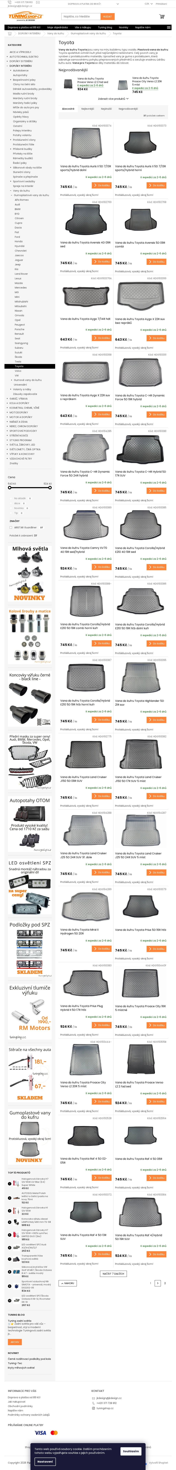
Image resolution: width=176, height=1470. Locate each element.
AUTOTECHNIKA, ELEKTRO (24, 56)
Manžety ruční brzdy (25, 98)
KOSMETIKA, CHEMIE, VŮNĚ (24, 408)
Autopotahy (20, 75)
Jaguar (19, 260)
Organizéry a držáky (25, 121)
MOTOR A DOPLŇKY (21, 417)
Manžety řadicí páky (25, 103)
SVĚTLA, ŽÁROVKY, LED (22, 444)
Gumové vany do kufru (28, 380)
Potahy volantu (22, 135)
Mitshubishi (21, 301)
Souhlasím (131, 1451)
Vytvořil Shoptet (158, 1462)
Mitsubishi (20, 306)
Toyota (19, 366)
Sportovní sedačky (24, 181)
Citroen (19, 218)
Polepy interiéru (22, 130)
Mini (17, 297)
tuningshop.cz (105, 1408)
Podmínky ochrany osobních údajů (29, 1415)
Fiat (17, 232)
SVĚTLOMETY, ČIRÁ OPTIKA (25, 449)
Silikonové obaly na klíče (27, 167)
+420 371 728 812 (107, 1403)
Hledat (107, 16)
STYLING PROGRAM (20, 440)
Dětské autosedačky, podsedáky (32, 89)
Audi (17, 204)
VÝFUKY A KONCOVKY (22, 454)
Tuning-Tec (15, 1363)
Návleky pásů (21, 112)
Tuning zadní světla (19, 1321)
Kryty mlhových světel (21, 1368)
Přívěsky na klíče (22, 153)
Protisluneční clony (24, 140)
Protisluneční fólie (23, 144)
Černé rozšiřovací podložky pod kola (29, 1359)
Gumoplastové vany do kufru (31, 195)
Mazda (19, 283)
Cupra (18, 223)
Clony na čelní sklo (24, 84)
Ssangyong (21, 343)
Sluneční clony (21, 172)
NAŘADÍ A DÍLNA (19, 421)
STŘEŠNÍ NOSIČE (19, 435)
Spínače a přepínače (25, 176)
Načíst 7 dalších (113, 1273)
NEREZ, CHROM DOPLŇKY (24, 426)
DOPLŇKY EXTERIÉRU (21, 61)
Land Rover (21, 274)
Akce (19, 503)
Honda (19, 241)
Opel (17, 320)
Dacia (18, 227)
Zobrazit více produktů (111, 99)
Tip (18, 513)
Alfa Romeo (22, 200)
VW (17, 375)
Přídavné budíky (22, 149)
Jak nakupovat (16, 1401)
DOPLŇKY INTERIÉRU (21, 66)
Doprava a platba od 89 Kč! (84, 4)
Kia (16, 269)
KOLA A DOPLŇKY (19, 403)
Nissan (18, 310)
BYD (17, 214)
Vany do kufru (21, 190)
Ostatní (17, 126)
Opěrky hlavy (21, 116)
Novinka (21, 508)
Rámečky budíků (23, 158)
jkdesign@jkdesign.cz (109, 1398)
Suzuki (18, 352)
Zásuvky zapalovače (25, 394)
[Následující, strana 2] (158, 1283)
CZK (147, 3)
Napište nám (15, 1410)
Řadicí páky (20, 163)
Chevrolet (21, 250)
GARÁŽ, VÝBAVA (19, 398)
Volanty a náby (22, 389)
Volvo (18, 371)
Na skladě (22, 498)
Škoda (18, 357)
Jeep (18, 264)
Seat (17, 338)
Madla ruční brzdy (23, 93)
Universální (20, 384)
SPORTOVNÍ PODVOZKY (23, 431)
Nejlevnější (87, 109)
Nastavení (45, 1462)
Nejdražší (106, 109)
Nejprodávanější (128, 109)
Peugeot (20, 324)
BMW (18, 209)
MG (17, 292)
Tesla (18, 361)
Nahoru (69, 1283)
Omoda (19, 315)
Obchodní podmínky (20, 1406)
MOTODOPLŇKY (19, 412)
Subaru (19, 348)
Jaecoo (19, 255)
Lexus (18, 278)
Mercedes (21, 287)
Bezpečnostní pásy (24, 80)
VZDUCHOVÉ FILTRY (21, 458)
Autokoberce (21, 70)
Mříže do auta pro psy (26, 107)
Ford (17, 237)
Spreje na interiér (23, 186)
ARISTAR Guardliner (28, 527)
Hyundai (19, 246)
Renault (19, 334)
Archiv (15, 1342)
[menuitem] (24, 27)
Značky (14, 463)
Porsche (19, 329)
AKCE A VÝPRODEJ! (20, 52)
